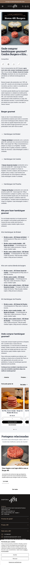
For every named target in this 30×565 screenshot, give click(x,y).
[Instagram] (8, 64)
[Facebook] (2, 64)
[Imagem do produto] (12, 398)
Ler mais (5, 481)
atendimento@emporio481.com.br (12, 536)
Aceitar (15, 555)
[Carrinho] (28, 6)
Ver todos (23, 384)
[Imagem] (15, 455)
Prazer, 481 (5, 525)
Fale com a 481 (6, 531)
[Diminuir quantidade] (3, 418)
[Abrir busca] (23, 6)
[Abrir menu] (2, 6)
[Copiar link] (19, 64)
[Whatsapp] (13, 64)
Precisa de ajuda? (7, 519)
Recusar (15, 558)
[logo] (12, 6)
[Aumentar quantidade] (21, 418)
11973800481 (7, 534)
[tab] (13, 429)
